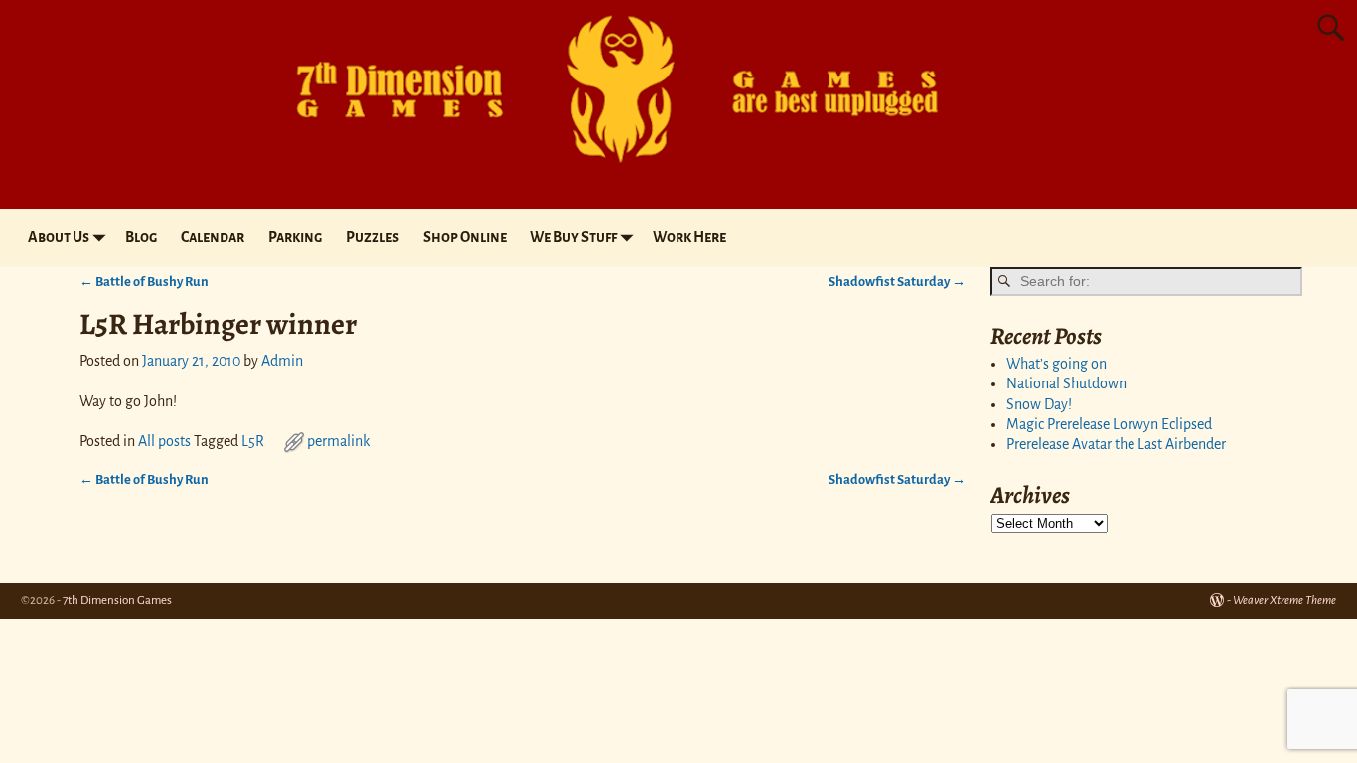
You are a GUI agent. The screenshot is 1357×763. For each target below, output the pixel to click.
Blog (141, 237)
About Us (58, 237)
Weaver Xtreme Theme (1284, 600)
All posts (164, 441)
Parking (295, 237)
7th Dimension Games (117, 600)
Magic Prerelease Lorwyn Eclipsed (1109, 424)
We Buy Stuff (573, 237)
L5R (252, 441)
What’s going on (1056, 364)
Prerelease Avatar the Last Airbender (1116, 444)
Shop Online (465, 237)
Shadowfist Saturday (897, 281)
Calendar (212, 237)
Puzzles (372, 237)
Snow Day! (1039, 404)
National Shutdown (1066, 383)
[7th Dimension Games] (599, 172)
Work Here (689, 237)
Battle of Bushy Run (144, 281)
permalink (338, 441)
